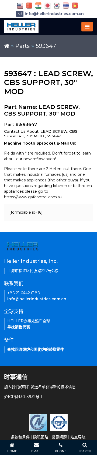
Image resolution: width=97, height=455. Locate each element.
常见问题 (59, 437)
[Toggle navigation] (87, 26)
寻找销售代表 (18, 327)
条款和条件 (20, 437)
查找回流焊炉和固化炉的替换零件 (35, 349)
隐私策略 (40, 437)
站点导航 (77, 437)
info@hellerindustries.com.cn (54, 13)
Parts (22, 45)
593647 (46, 45)
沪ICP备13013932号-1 (23, 396)
